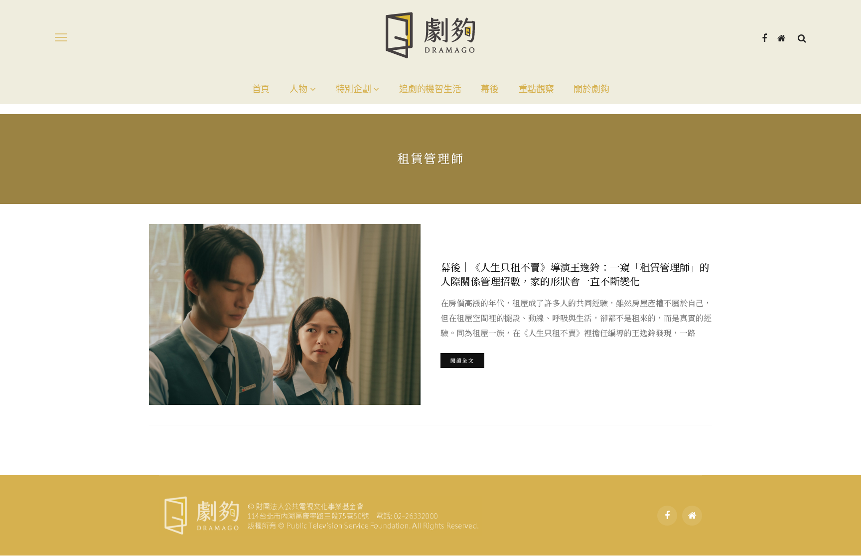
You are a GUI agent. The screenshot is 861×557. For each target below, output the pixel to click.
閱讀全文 (462, 360)
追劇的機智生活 (430, 89)
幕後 (489, 89)
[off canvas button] (61, 37)
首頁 (261, 89)
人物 (298, 89)
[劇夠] (320, 514)
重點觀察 (536, 89)
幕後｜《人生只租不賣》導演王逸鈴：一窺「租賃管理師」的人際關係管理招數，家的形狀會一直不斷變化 (575, 274)
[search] (802, 37)
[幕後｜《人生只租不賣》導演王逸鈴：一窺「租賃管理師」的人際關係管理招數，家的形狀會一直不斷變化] (285, 314)
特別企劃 (353, 89)
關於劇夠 (591, 89)
